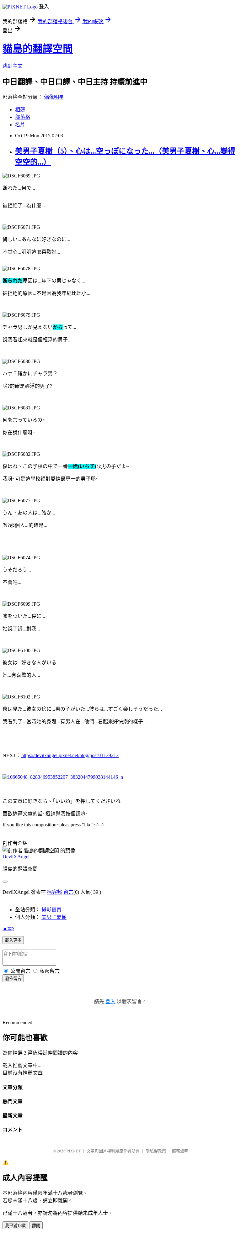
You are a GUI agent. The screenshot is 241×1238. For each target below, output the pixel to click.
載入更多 (13, 940)
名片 (20, 124)
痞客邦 (54, 892)
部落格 (22, 117)
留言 (68, 892)
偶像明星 (54, 97)
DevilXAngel (16, 856)
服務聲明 (180, 1151)
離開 (36, 1225)
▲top (8, 928)
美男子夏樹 (54, 917)
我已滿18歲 (15, 1225)
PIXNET (74, 1151)
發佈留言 (13, 978)
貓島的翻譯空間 (38, 48)
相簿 (20, 109)
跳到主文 (13, 66)
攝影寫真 (51, 909)
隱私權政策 (156, 1151)
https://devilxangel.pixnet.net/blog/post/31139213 (70, 755)
